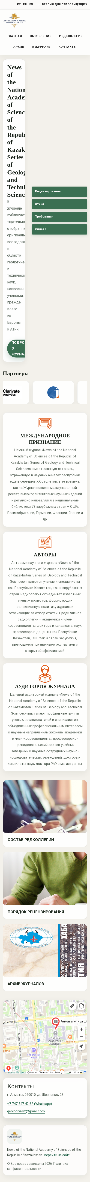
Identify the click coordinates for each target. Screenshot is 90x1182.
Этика (39, 204)
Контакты (68, 46)
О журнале (41, 46)
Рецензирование (47, 191)
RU (25, 4)
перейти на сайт (57, 1155)
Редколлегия (71, 36)
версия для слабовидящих (64, 4)
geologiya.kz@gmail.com (26, 1111)
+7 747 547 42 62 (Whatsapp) (29, 1104)
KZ (19, 4)
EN (31, 4)
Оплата (40, 229)
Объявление (40, 36)
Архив (18, 46)
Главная (14, 36)
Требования (44, 216)
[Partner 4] (49, 392)
